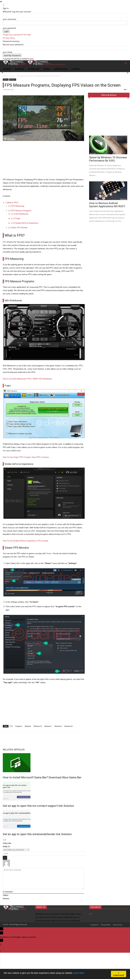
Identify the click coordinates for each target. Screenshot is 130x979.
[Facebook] (90, 914)
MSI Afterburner (19, 214)
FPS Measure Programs (19, 210)
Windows (19, 69)
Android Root (61, 69)
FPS (4, 242)
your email (7, 52)
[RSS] (91, 914)
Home (5, 76)
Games (12, 76)
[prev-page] (4, 840)
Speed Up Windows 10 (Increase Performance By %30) (108, 159)
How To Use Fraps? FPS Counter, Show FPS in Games (26, 457)
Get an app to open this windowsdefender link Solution (37, 834)
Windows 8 (58, 726)
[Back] (4, 5)
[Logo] (13, 64)
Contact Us (95, 925)
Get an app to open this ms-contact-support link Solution (38, 805)
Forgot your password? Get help (17, 34)
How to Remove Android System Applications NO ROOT (107, 205)
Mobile (46, 69)
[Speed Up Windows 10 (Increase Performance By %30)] (108, 145)
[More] (92, 737)
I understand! (118, 974)
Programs (18, 726)
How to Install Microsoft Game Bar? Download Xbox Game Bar (42, 777)
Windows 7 (48, 726)
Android (7, 69)
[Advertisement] (43, 160)
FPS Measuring (16, 206)
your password (9, 28)
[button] (126, 63)
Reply (3, 951)
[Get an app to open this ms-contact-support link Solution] (43, 791)
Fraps (15, 218)
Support (75, 69)
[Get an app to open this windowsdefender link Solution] (43, 819)
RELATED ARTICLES (14, 749)
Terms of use (117, 925)
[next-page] (6, 840)
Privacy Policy (9, 38)
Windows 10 (38, 726)
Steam (49, 553)
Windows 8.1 (68, 726)
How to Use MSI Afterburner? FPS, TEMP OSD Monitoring (27, 379)
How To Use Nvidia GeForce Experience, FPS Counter (25, 541)
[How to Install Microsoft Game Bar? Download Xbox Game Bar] (43, 762)
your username (9, 19)
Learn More (79, 973)
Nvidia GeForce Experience (24, 223)
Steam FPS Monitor (18, 227)
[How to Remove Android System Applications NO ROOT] (108, 190)
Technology (34, 69)
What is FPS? (11, 202)
